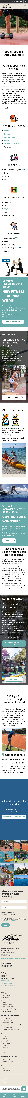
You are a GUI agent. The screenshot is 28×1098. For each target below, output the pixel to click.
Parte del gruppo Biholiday (9, 1009)
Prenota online (6, 1018)
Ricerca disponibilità (7, 1020)
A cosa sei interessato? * (7, 912)
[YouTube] (8, 966)
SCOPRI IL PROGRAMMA (13, 322)
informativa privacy (11, 920)
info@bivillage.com (8, 985)
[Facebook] (5, 966)
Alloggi (4, 1036)
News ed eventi (6, 1070)
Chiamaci (23, 1096)
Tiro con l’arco (9, 137)
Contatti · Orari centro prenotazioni (11, 1029)
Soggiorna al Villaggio (8, 1022)
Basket (6, 140)
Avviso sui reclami (7, 986)
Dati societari (16, 1088)
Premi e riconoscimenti (8, 1006)
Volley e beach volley (12, 144)
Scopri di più (9, 541)
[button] (23, 384)
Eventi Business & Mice (8, 1061)
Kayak (6, 209)
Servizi (4, 1002)
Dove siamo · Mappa (8, 1027)
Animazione (5, 1047)
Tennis (6, 131)
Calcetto (7, 134)
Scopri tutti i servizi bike (14, 817)
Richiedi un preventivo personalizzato (13, 958)
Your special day (7, 1011)
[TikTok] (11, 966)
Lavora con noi (6, 1059)
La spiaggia (5, 1041)
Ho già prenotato (17, 1)
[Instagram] (2, 966)
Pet (3, 1050)
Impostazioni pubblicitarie (15, 1089)
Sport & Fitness (6, 1043)
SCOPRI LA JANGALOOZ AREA (14, 643)
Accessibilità (6, 1000)
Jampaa (14, 1091)
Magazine (5, 1068)
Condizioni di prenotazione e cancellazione (13, 1025)
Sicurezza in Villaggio (8, 1004)
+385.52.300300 (6, 983)
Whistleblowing (5, 1089)
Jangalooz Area (6, 1045)
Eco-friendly (5, 997)
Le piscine (5, 1038)
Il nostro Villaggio (7, 995)
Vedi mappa (5, 980)
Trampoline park (14, 679)
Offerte (4, 1052)
